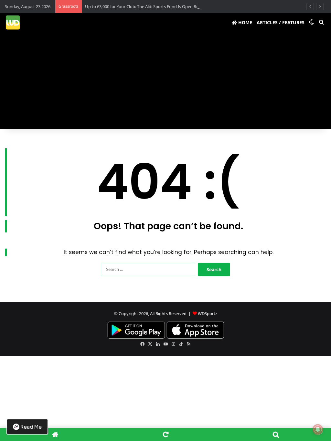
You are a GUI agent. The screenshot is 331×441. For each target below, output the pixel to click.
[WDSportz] (13, 22)
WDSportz (207, 313)
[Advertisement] (165, 80)
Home (244, 22)
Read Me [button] (31, 426)
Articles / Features (280, 22)
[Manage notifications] (318, 429)
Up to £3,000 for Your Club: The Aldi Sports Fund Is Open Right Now (149, 6)
